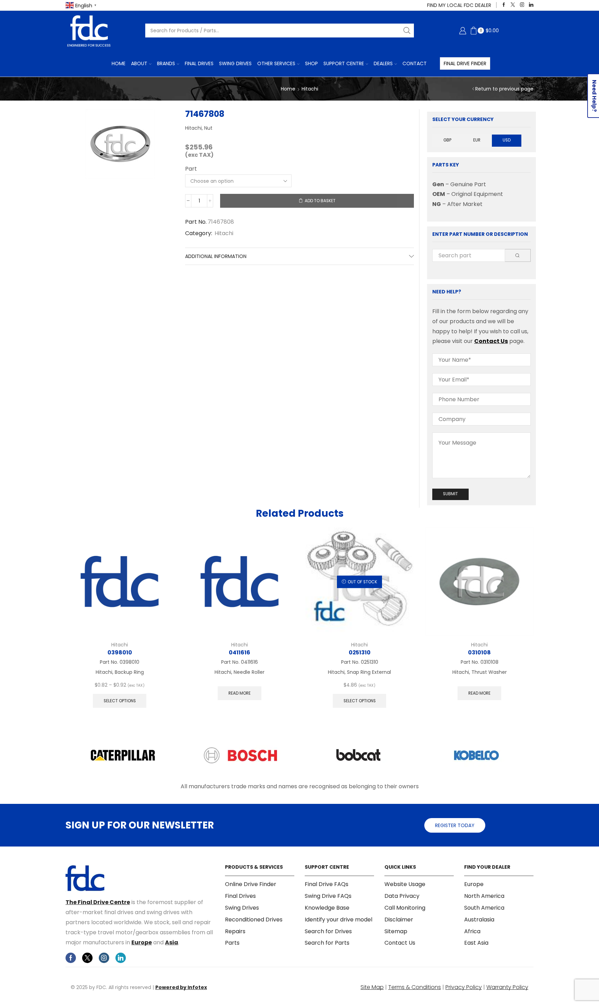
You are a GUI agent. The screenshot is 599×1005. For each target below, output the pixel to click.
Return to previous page (504, 88)
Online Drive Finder (250, 884)
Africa (472, 931)
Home (118, 63)
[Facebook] (504, 5)
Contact (414, 63)
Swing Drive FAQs (328, 896)
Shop (311, 63)
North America (484, 896)
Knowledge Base (327, 908)
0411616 (239, 652)
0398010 (119, 652)
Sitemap (395, 931)
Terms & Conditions (414, 987)
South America (484, 908)
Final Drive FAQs (326, 884)
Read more (239, 693)
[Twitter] (513, 5)
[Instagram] (522, 5)
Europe (141, 942)
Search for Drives (328, 931)
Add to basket (320, 201)
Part (191, 169)
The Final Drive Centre (98, 902)
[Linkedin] (531, 5)
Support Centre (343, 63)
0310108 (479, 652)
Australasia (479, 920)
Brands (166, 63)
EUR (476, 140)
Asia (171, 942)
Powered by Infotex (181, 987)
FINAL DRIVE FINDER (465, 63)
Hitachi (310, 88)
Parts (232, 943)
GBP (447, 140)
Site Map (372, 987)
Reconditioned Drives (254, 920)
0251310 (360, 652)
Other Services (276, 63)
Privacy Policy (463, 987)
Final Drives (199, 63)
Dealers (383, 63)
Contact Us (491, 341)
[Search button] (407, 30)
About (139, 63)
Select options (120, 701)
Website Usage (404, 884)
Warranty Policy (507, 987)
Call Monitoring (404, 908)
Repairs (235, 931)
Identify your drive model (338, 920)
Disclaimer (398, 920)
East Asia (476, 943)
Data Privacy (401, 896)
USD (507, 140)
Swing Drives (235, 63)
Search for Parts (327, 943)
